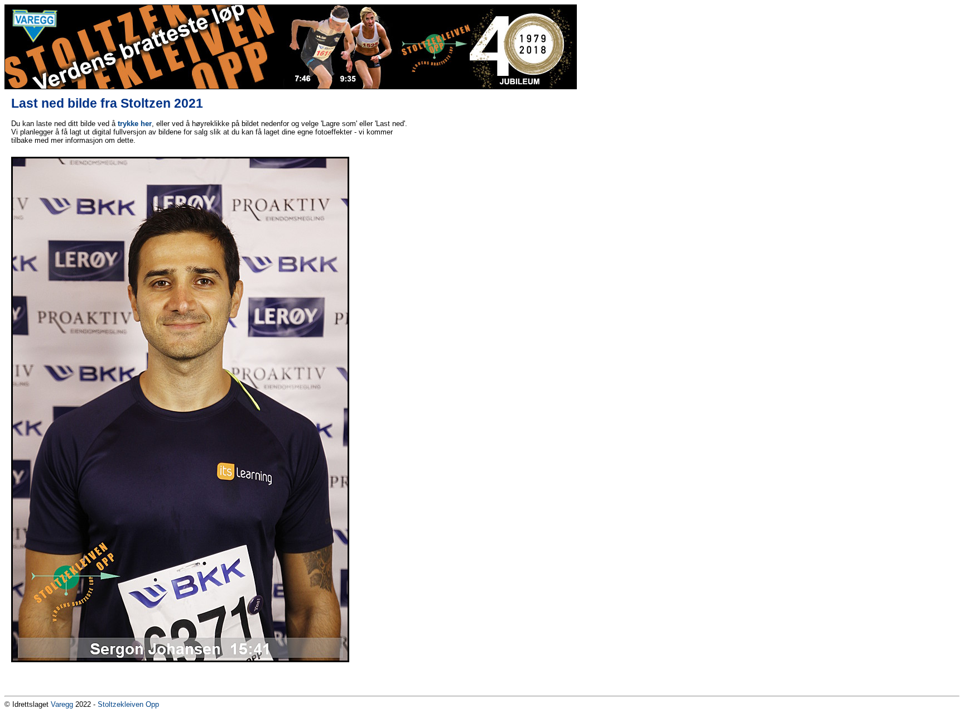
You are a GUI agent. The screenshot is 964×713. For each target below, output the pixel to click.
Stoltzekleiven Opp (128, 704)
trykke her (135, 123)
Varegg (62, 704)
